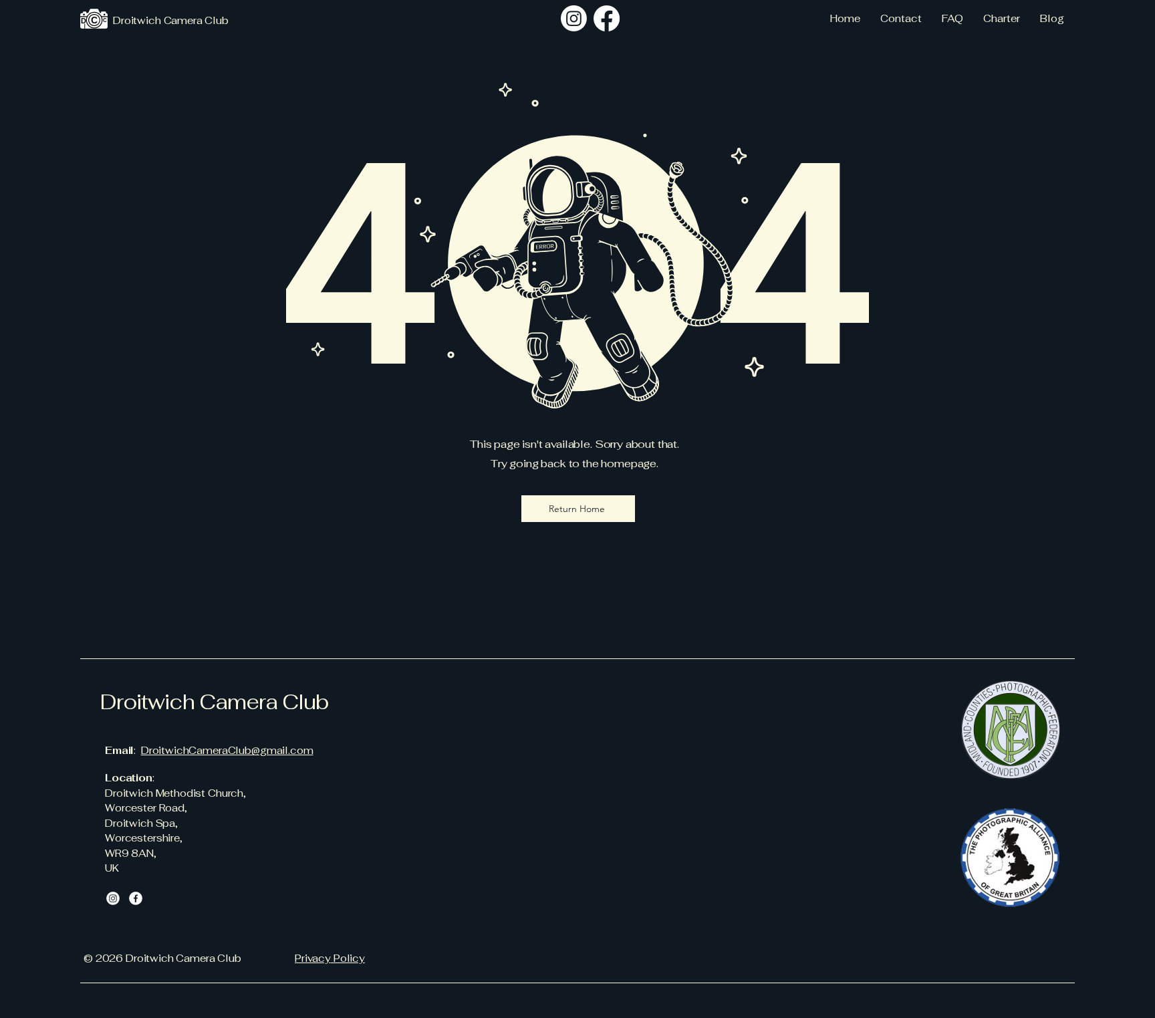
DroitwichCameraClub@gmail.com (227, 750)
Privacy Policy (330, 958)
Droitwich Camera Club (214, 701)
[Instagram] (574, 18)
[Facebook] (136, 898)
